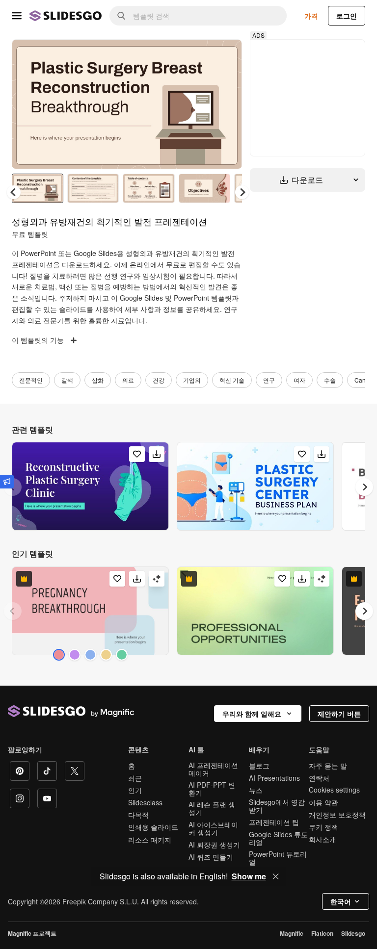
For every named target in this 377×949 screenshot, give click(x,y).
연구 (269, 380)
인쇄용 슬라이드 (153, 827)
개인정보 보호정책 (337, 815)
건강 (158, 380)
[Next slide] (227, 104)
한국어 (340, 901)
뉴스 (256, 790)
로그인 (346, 16)
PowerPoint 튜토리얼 (278, 858)
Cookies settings (334, 790)
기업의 (192, 380)
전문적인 (31, 380)
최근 (135, 778)
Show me (249, 876)
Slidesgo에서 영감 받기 (277, 806)
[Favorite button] (200, 55)
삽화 (98, 380)
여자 (299, 380)
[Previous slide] (13, 611)
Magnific (291, 933)
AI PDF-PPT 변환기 (211, 788)
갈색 (67, 380)
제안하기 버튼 (339, 713)
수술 (330, 380)
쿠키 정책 (323, 827)
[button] (242, 192)
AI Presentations (274, 778)
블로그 (259, 765)
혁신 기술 (231, 380)
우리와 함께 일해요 (251, 713)
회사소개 (322, 839)
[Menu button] (17, 16)
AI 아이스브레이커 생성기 (213, 828)
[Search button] (121, 16)
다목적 (138, 815)
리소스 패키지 (149, 840)
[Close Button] (276, 876)
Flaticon (322, 933)
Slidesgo (353, 933)
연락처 (319, 778)
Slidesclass (145, 802)
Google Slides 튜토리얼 (278, 838)
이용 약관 (323, 802)
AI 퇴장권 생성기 (214, 844)
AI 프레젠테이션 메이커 (213, 769)
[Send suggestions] (7, 481)
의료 (128, 380)
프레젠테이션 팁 (274, 822)
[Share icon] (225, 55)
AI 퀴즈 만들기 (210, 857)
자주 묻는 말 (328, 765)
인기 (135, 790)
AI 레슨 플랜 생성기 (211, 808)
